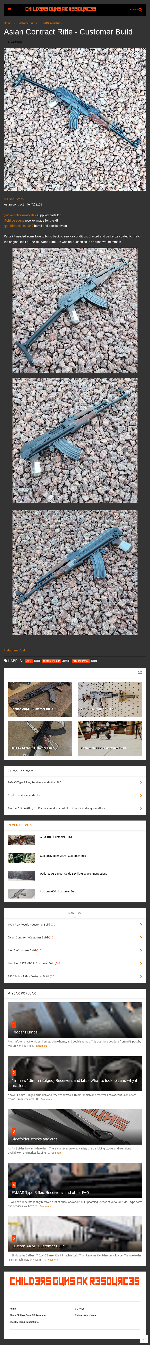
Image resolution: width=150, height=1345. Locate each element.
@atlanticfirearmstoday (20, 215)
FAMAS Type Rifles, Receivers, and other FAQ (50, 1192)
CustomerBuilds (27, 23)
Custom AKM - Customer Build (58, 891)
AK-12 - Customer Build (97, 709)
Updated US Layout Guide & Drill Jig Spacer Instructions (73, 873)
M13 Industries (52, 23)
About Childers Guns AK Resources (28, 1315)
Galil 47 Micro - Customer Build (32, 748)
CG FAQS (79, 1308)
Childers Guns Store (85, 1315)
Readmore (41, 1045)
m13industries (14, 199)
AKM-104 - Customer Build (56, 837)
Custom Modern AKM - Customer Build (63, 855)
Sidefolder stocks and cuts (35, 1139)
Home (7, 23)
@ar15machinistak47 (18, 226)
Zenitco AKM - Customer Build (32, 709)
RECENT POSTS (20, 825)
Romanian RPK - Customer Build (103, 748)
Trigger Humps (25, 1032)
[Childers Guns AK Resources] (60, 10)
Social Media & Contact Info (24, 1322)
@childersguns (14, 220)
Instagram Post (14, 650)
